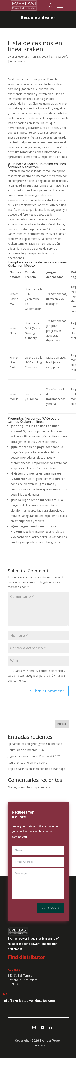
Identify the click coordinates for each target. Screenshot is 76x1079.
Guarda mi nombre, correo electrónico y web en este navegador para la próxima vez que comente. (36, 675)
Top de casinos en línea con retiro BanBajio (36, 769)
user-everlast (20, 56)
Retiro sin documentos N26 (26, 750)
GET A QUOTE (51, 908)
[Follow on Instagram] (34, 1027)
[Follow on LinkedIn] (50, 1027)
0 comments (18, 61)
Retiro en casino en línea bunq (27, 762)
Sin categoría (59, 56)
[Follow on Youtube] (42, 1027)
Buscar (61, 724)
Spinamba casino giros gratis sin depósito (35, 744)
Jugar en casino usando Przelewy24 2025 (34, 756)
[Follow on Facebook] (26, 1027)
